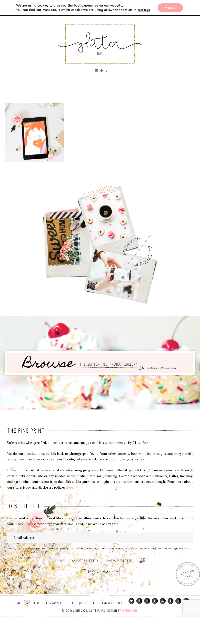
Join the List (88, 603)
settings (144, 10)
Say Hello (32, 603)
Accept (170, 7)
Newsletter (119, 561)
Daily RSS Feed (84, 561)
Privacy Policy (112, 603)
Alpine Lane (130, 610)
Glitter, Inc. (100, 40)
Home (16, 603)
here (69, 487)
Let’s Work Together (59, 603)
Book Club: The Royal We (34, 132)
